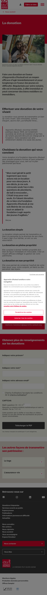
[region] (23, 297)
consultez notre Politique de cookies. (15, 306)
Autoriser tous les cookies (23, 318)
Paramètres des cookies (23, 312)
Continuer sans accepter (37, 274)
